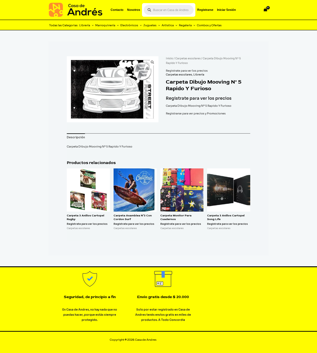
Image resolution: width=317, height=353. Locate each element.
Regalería (185, 25)
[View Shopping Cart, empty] (265, 10)
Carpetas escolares (188, 58)
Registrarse (205, 9)
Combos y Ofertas (209, 25)
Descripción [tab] (76, 137)
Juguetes (149, 25)
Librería (84, 25)
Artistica (168, 25)
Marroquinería (105, 25)
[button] (92, 25)
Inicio (169, 58)
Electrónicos (129, 25)
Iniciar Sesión (226, 9)
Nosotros (133, 9)
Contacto (117, 9)
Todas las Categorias (63, 25)
